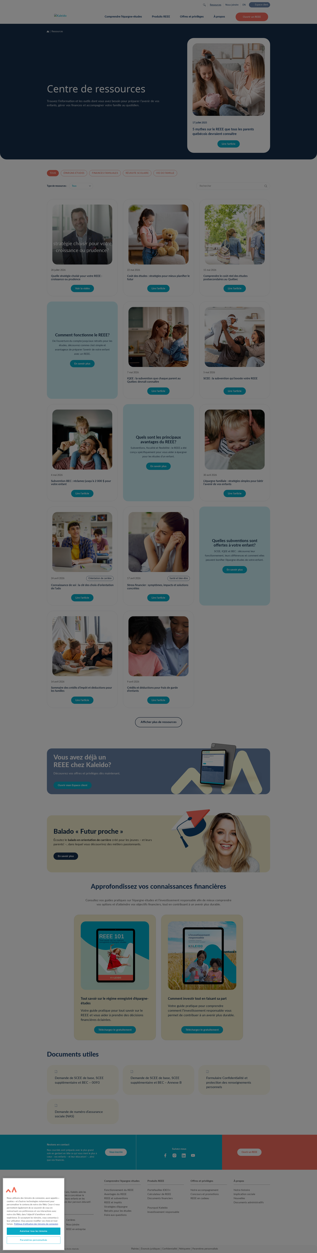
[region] (34, 1214)
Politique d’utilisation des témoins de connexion (36, 1224)
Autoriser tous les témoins (33, 1231)
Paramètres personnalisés (33, 1240)
